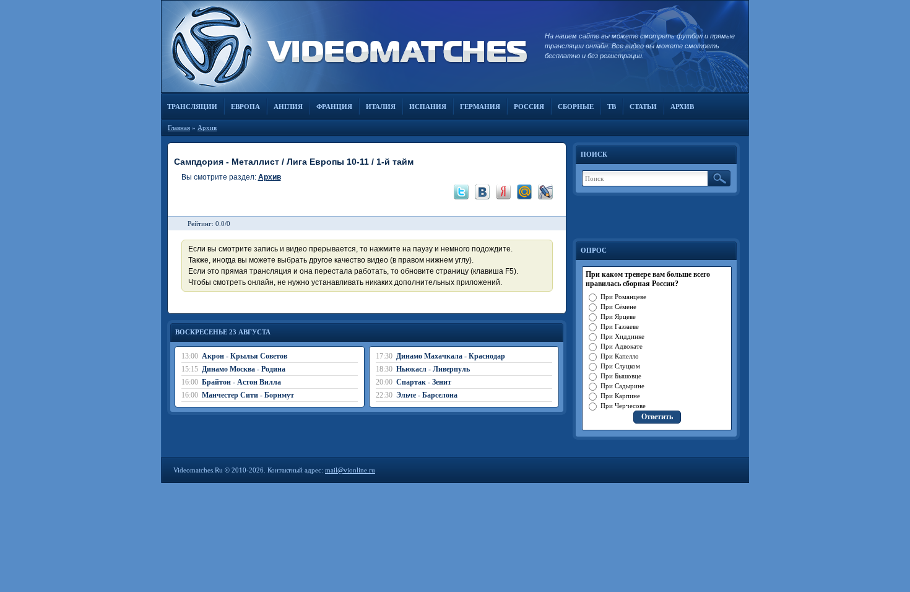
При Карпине (620, 395)
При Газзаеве (619, 326)
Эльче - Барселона (426, 395)
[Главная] (346, 46)
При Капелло (619, 356)
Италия (381, 106)
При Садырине (622, 386)
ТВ (611, 106)
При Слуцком (620, 366)
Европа (245, 106)
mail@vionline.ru (350, 470)
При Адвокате (621, 346)
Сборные (576, 106)
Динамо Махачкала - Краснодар (450, 356)
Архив (682, 106)
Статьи (643, 106)
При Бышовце (620, 376)
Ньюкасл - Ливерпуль (433, 369)
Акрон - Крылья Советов (244, 356)
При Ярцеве (618, 316)
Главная (179, 127)
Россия (529, 106)
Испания (427, 106)
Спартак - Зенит (423, 382)
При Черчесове (623, 405)
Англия (288, 106)
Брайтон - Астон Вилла (241, 382)
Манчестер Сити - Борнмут (248, 395)
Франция (334, 106)
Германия (480, 106)
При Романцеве (623, 296)
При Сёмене (618, 306)
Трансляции (192, 106)
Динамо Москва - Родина (243, 369)
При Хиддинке (622, 336)
